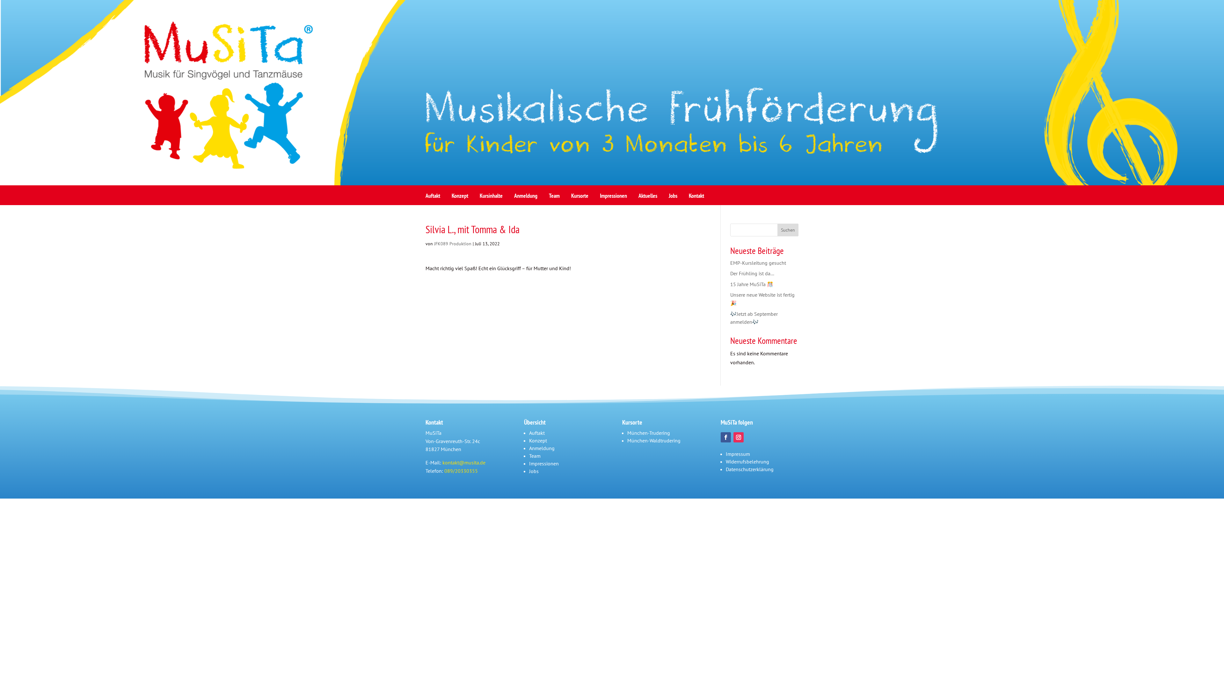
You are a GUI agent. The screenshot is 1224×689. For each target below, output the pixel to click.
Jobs (673, 197)
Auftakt (433, 197)
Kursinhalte (491, 197)
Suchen (788, 230)
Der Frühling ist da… (752, 273)
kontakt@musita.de (463, 462)
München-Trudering (648, 433)
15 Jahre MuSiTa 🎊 (751, 284)
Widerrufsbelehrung (747, 461)
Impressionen (613, 197)
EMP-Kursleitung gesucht (758, 263)
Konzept (460, 197)
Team (554, 197)
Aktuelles (647, 197)
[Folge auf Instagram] (738, 437)
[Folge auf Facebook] (726, 437)
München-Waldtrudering (654, 440)
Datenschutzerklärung (750, 469)
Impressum (738, 454)
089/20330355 (461, 471)
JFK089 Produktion (452, 244)
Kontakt (696, 197)
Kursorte (579, 197)
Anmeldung (525, 197)
